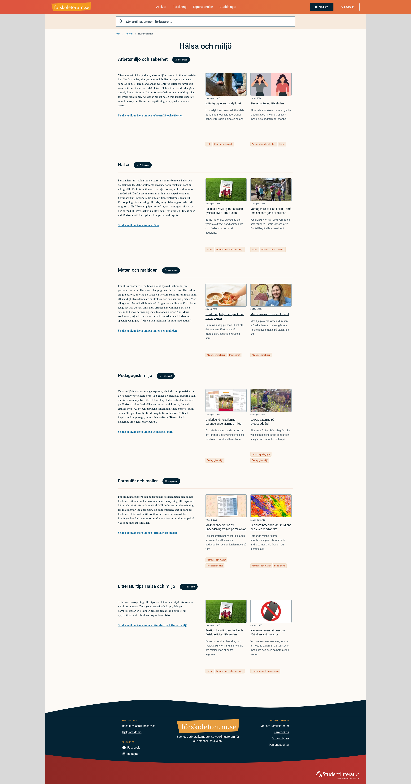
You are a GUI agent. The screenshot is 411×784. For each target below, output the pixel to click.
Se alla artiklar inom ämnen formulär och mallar (147, 533)
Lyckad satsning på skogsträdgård (262, 421)
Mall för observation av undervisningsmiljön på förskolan (226, 527)
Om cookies (281, 732)
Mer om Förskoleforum (274, 726)
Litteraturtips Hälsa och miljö (229, 249)
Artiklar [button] (161, 6)
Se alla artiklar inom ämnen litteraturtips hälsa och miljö (152, 625)
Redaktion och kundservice (138, 726)
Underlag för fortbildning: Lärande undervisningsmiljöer (224, 421)
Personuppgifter (279, 744)
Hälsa (281, 144)
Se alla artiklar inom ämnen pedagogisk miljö (145, 431)
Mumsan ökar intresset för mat (269, 314)
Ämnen (129, 33)
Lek (208, 144)
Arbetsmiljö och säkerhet (263, 144)
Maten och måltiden (216, 354)
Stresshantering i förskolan (267, 103)
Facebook (133, 747)
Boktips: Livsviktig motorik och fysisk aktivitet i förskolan (224, 211)
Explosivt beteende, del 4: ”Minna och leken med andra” (270, 527)
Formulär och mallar (216, 559)
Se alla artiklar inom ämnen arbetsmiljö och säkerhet (150, 115)
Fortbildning (279, 565)
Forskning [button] (179, 6)
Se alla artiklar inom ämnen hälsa (138, 225)
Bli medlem (321, 7)
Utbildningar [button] (227, 6)
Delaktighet (234, 354)
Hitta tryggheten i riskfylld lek (223, 103)
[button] (347, 7)
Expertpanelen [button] (203, 6)
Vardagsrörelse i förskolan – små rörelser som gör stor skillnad (271, 211)
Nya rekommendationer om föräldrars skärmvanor (267, 632)
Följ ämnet (183, 59)
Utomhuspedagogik (223, 144)
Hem (118, 33)
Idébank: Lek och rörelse (272, 249)
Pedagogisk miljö (215, 460)
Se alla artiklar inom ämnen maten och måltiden (147, 330)
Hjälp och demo (131, 732)
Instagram (133, 754)
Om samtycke (280, 738)
